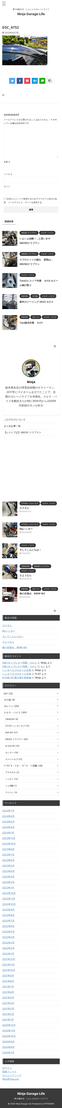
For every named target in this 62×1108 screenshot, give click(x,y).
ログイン (7, 1067)
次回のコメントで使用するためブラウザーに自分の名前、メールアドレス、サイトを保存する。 (30, 200)
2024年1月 (8, 832)
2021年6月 (8, 992)
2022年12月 (9, 893)
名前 (7, 161)
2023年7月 (8, 854)
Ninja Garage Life (31, 14)
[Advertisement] (31, 468)
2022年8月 (8, 915)
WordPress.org (10, 1079)
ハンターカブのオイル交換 (16, 670)
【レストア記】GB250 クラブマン (22, 432)
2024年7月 (8, 810)
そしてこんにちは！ (30, 549)
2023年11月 (8, 838)
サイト (7, 186)
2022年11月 (8, 898)
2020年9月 (8, 1041)
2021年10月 (8, 970)
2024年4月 (8, 827)
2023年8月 (8, 849)
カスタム (24, 507)
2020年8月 (8, 1047)
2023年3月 (8, 876)
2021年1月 (8, 1019)
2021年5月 (8, 997)
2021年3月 (8, 1008)
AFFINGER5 (48, 1104)
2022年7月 (8, 920)
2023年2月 (8, 882)
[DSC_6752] (35, 81)
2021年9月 (8, 975)
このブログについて (14, 419)
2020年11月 (8, 1030)
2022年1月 (8, 953)
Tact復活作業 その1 (31, 322)
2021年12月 (8, 959)
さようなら (26, 575)
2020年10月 (9, 1036)
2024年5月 (8, 821)
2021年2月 (8, 1014)
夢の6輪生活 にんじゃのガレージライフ (31, 1098)
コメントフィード (12, 1075)
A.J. (43, 666)
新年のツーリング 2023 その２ (37, 301)
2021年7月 (8, 986)
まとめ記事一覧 (12, 426)
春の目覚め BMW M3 (32, 593)
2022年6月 (8, 926)
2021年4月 (8, 1003)
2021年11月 (8, 964)
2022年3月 (8, 942)
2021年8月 (8, 981)
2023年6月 (8, 860)
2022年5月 (8, 931)
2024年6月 (8, 816)
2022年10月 (9, 904)
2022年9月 (8, 909)
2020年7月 (8, 1052)
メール (8, 174)
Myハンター (26, 528)
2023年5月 (8, 865)
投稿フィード (9, 1071)
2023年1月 (8, 887)
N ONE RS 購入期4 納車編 (16, 677)
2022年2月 (8, 948)
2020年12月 (9, 1025)
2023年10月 (9, 843)
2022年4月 (8, 937)
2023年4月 (8, 871)
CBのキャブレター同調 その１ (19, 662)
